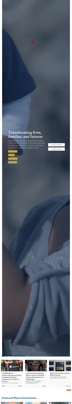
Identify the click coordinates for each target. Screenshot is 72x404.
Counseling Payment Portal (56, 149)
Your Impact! (13, 162)
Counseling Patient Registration (56, 144)
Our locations (13, 158)
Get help (11, 155)
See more (69, 390)
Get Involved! (13, 151)
